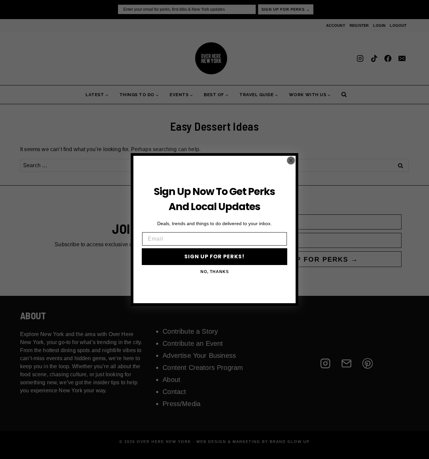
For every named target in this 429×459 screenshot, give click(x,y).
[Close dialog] (291, 160)
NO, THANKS (214, 271)
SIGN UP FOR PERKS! (214, 256)
